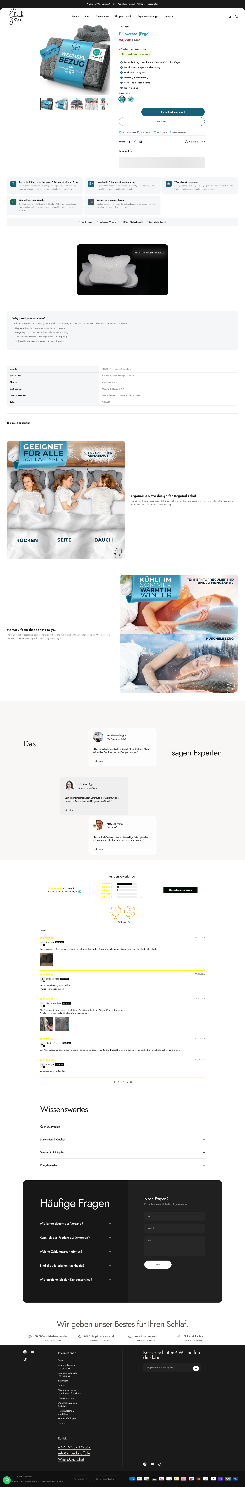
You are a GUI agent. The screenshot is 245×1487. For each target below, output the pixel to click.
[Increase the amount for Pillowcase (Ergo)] (135, 112)
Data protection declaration (30, 1481)
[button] (107, 884)
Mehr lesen (98, 761)
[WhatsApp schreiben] (7, 1480)
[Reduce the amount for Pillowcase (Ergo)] (122, 112)
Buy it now (162, 121)
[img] (46, 937)
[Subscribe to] (196, 1368)
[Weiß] (130, 99)
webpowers (28, 1476)
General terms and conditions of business (69, 1392)
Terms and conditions (48, 1481)
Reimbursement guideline (66, 1412)
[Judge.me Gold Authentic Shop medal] (115, 911)
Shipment (63, 1380)
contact (61, 1385)
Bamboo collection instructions (68, 1374)
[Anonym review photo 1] (46, 959)
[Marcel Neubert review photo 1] (46, 1024)
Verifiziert (121, 921)
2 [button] (119, 1082)
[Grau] (122, 99)
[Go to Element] (46, 104)
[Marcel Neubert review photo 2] (62, 1024)
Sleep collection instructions (66, 1367)
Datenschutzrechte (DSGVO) (67, 1404)
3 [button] (123, 1082)
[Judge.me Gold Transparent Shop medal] (129, 911)
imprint (62, 1423)
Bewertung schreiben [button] (180, 890)
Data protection (66, 1398)
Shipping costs (141, 49)
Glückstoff (124, 26)
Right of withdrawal (13, 1481)
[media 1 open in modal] (75, 60)
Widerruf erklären (67, 1418)
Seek (60, 1360)
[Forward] (103, 60)
